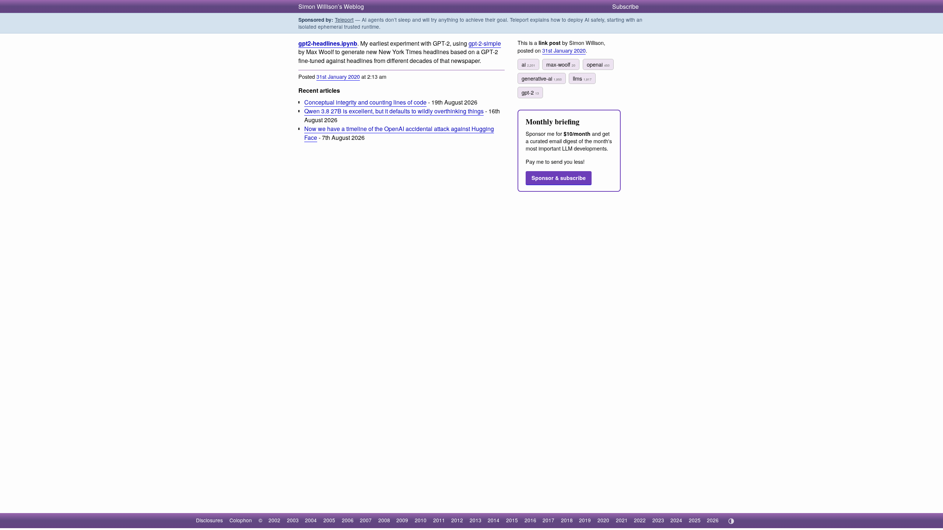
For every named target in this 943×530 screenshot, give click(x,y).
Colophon (240, 520)
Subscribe (625, 6)
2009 (402, 520)
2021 (622, 520)
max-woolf (560, 64)
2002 (274, 520)
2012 (457, 520)
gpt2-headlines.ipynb (327, 43)
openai (598, 64)
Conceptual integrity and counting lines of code (365, 102)
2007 (366, 520)
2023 (658, 520)
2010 (421, 520)
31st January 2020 (338, 76)
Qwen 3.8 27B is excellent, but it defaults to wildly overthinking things (394, 111)
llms (582, 78)
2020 (603, 520)
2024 (676, 520)
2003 (293, 520)
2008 (384, 520)
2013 (475, 520)
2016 (530, 520)
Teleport (344, 19)
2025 (695, 520)
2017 (548, 520)
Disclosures (209, 520)
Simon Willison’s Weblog (331, 6)
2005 (329, 520)
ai (528, 64)
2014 (493, 520)
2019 (585, 520)
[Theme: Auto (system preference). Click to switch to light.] (731, 521)
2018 (567, 520)
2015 (512, 520)
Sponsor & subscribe (559, 177)
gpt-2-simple (485, 43)
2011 (439, 520)
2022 (640, 520)
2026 (713, 520)
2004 (311, 520)
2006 (348, 520)
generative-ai (542, 78)
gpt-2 (530, 92)
